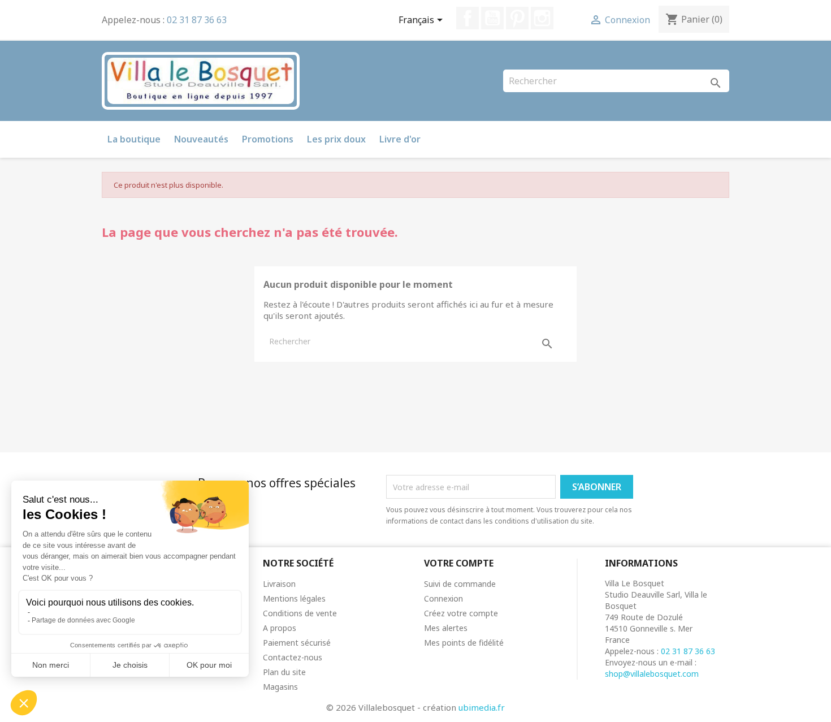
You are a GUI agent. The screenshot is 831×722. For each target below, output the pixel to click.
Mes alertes (446, 627)
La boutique (134, 139)
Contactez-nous (292, 657)
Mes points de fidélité (464, 642)
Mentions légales (294, 598)
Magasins (280, 686)
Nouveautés (201, 139)
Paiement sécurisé (297, 642)
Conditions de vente (300, 613)
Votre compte (459, 563)
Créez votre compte (461, 613)
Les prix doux (336, 139)
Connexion (443, 598)
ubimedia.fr (481, 707)
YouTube (492, 18)
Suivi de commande (460, 583)
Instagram (542, 18)
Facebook (467, 18)
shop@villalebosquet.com (652, 673)
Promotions (267, 139)
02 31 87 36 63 (197, 20)
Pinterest (517, 18)
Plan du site (284, 672)
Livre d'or (400, 139)
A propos (279, 627)
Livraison (279, 583)
